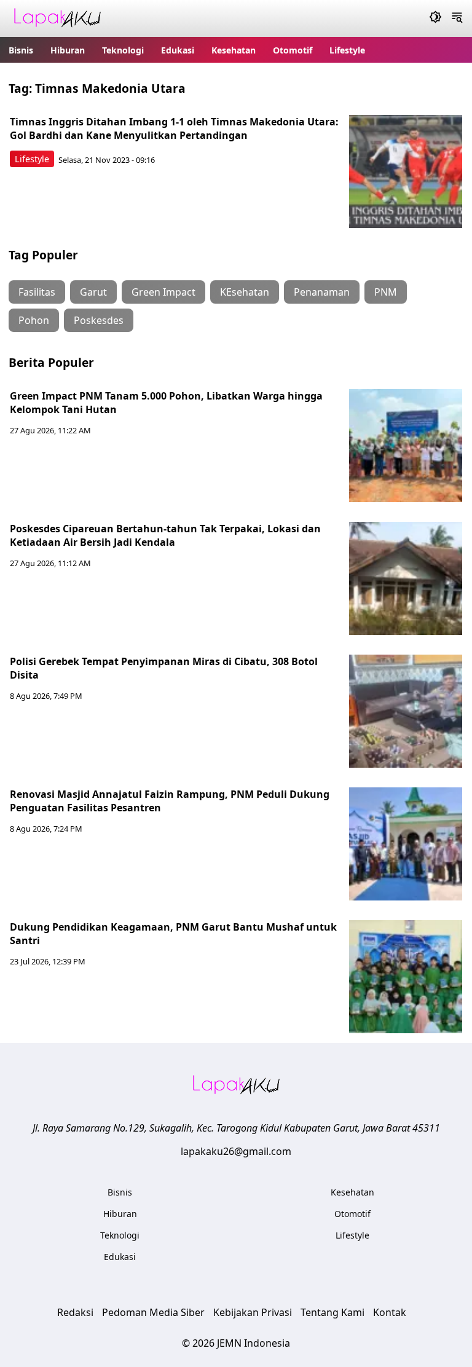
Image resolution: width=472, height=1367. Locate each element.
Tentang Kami (332, 1312)
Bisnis (21, 50)
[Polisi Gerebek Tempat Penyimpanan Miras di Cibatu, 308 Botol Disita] (405, 711)
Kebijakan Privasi (252, 1312)
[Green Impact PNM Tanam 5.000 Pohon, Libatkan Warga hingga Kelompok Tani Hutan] (405, 445)
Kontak (389, 1312)
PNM (385, 292)
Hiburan (67, 50)
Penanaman (322, 292)
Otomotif (292, 50)
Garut (93, 292)
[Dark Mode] (435, 18)
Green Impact (163, 292)
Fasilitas (36, 292)
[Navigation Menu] (456, 18)
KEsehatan (244, 292)
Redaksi (75, 1312)
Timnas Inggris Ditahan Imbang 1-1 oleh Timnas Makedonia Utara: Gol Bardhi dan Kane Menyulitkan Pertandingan (174, 128)
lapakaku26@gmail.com (236, 1151)
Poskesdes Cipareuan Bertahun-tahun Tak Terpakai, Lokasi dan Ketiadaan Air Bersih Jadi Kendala (165, 535)
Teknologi (123, 50)
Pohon (33, 320)
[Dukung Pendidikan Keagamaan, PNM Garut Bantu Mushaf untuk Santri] (405, 976)
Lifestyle (347, 50)
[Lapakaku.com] (57, 19)
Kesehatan (233, 50)
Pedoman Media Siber (153, 1312)
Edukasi (177, 50)
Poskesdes (99, 320)
